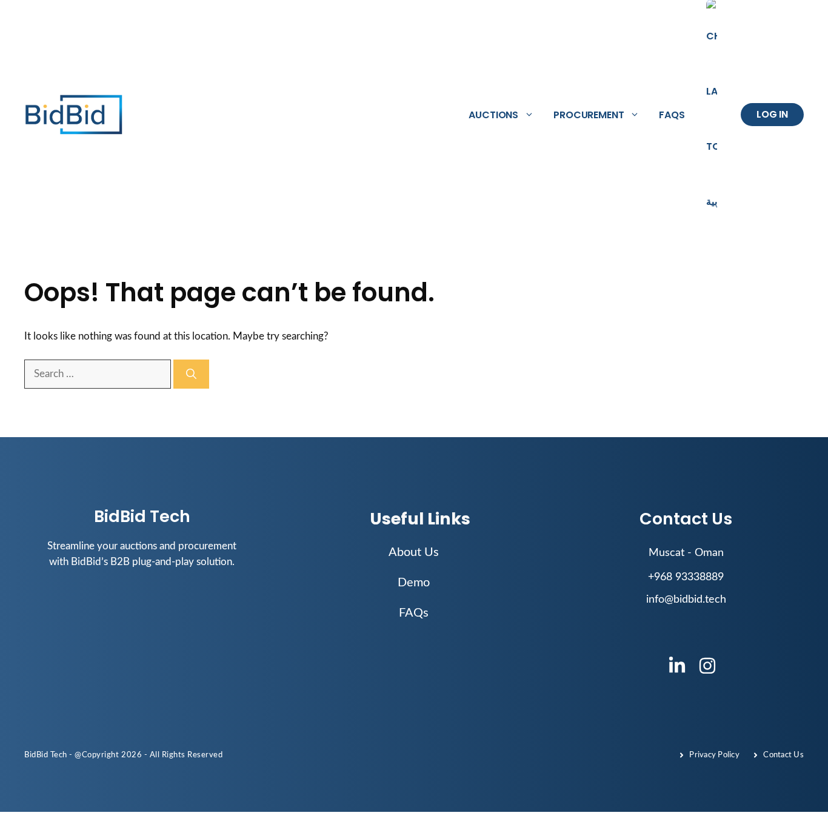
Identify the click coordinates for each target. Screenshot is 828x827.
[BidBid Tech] (74, 114)
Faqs (671, 115)
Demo (414, 583)
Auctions (493, 115)
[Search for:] (98, 374)
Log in (772, 114)
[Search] (191, 374)
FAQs (414, 613)
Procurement (588, 115)
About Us (414, 552)
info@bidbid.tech (686, 599)
